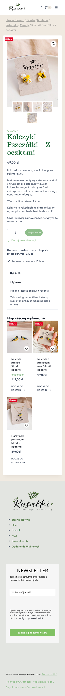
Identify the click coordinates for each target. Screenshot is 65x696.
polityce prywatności (30, 618)
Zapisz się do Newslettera (32, 632)
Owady (12, 131)
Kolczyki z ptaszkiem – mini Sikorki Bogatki (44, 364)
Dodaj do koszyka (34, 232)
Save (10, 39)
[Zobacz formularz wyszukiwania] (40, 7)
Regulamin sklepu (43, 682)
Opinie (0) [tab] (15, 273)
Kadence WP (49, 674)
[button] (53, 44)
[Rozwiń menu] (56, 7)
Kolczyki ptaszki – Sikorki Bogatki (16, 364)
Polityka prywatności (18, 682)
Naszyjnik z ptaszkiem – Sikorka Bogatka (18, 441)
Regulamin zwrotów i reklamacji (25, 687)
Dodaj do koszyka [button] (17, 388)
